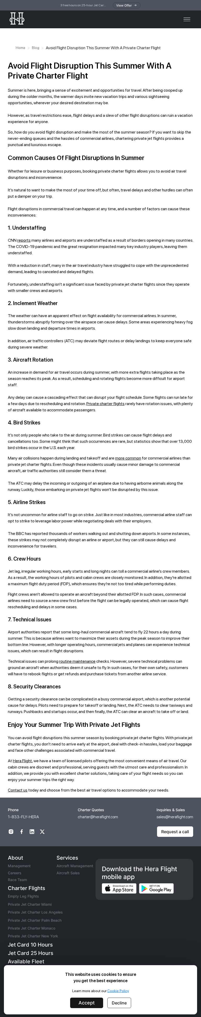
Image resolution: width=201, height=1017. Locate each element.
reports (24, 240)
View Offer (124, 5)
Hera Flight (22, 760)
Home (20, 48)
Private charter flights (105, 403)
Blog (35, 48)
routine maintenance (77, 661)
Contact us (17, 790)
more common (128, 458)
